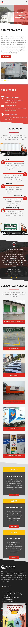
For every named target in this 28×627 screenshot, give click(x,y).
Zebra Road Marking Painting (11, 597)
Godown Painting (8, 599)
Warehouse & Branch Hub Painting (14, 321)
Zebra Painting (14, 375)
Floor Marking (7, 595)
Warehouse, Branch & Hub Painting (13, 594)
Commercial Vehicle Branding (14, 402)
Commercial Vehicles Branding (11, 592)
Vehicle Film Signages (14, 428)
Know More (6, 56)
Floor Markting (14, 348)
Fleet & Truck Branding (9, 601)
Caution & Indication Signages (14, 455)
